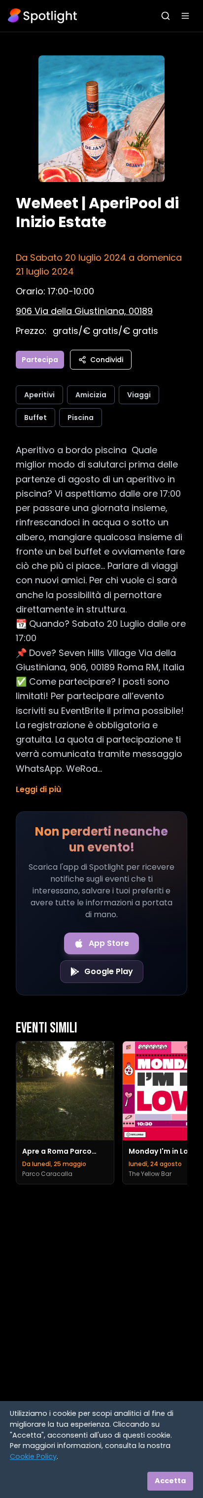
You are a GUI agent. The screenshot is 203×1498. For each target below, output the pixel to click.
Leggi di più (38, 789)
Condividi (106, 360)
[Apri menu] (185, 16)
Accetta (170, 1481)
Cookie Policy (33, 1456)
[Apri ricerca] (165, 16)
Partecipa (40, 360)
